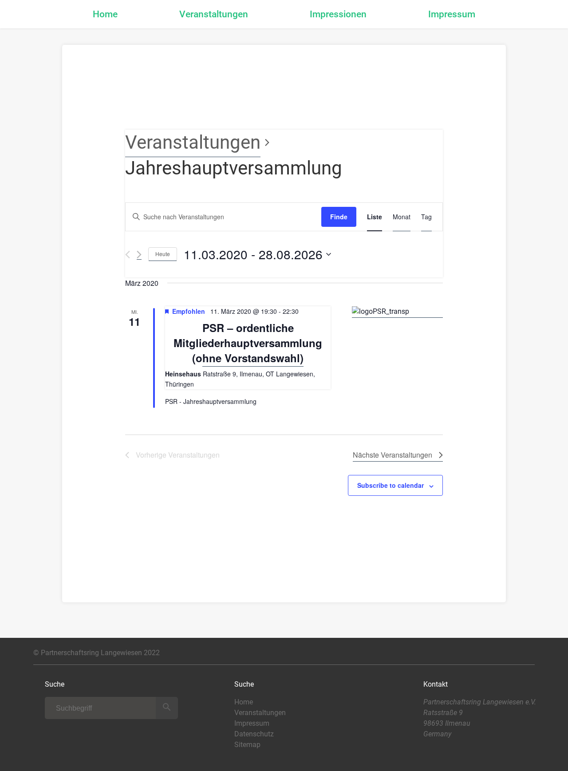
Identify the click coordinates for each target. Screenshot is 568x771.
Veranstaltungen (213, 14)
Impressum (451, 14)
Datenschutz (254, 734)
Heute (162, 253)
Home (105, 14)
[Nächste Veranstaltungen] (139, 254)
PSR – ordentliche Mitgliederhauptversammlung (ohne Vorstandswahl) (248, 342)
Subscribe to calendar (390, 485)
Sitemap (247, 744)
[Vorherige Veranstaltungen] (127, 254)
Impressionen (338, 14)
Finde (338, 216)
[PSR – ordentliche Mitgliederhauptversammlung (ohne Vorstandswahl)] (397, 311)
